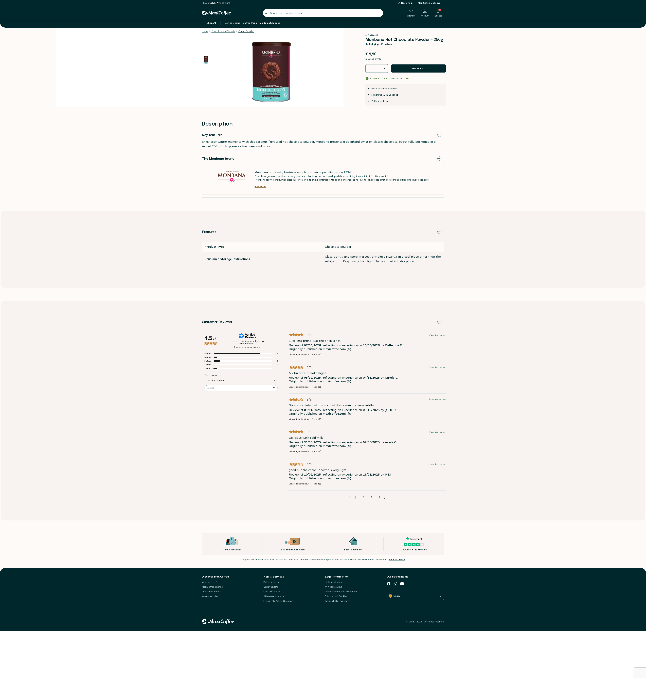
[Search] (266, 13)
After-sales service (273, 596)
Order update (270, 586)
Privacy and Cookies (336, 596)
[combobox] (323, 13)
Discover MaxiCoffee (215, 576)
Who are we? (209, 582)
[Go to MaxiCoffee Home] (216, 13)
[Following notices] (385, 497)
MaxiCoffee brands (212, 586)
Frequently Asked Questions (278, 600)
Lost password (271, 591)
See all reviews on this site (247, 347)
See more (225, 3)
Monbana (260, 185)
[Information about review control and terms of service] (262, 341)
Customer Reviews (217, 322)
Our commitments (211, 591)
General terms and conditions (341, 591)
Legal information (337, 576)
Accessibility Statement (337, 600)
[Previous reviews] (350, 496)
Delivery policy (271, 582)
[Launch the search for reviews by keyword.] (274, 388)
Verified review (438, 335)
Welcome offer (210, 596)
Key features (212, 135)
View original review (299, 354)
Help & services (273, 576)
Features (209, 232)
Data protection (334, 582)
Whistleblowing (333, 586)
